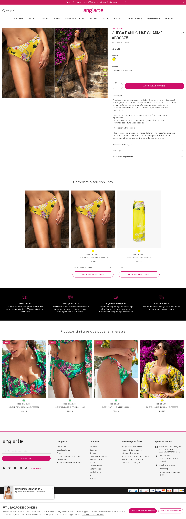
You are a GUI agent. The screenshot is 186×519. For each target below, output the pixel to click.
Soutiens (93, 447)
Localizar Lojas (63, 450)
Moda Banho (95, 472)
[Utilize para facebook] (4, 468)
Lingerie (93, 453)
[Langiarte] (93, 10)
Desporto (94, 462)
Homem (93, 475)
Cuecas (93, 450)
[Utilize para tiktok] (26, 468)
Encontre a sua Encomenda (69, 462)
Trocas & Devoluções (132, 450)
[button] (182, 33)
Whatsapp (164, 468)
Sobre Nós (61, 447)
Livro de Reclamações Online (135, 456)
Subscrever (26, 458)
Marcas (93, 478)
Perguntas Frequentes (132, 447)
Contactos (62, 459)
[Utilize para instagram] (21, 468)
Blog (59, 453)
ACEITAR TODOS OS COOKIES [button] (143, 511)
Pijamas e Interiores (98, 456)
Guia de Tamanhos (131, 453)
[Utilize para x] (9, 468)
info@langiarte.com (168, 465)
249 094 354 (164, 455)
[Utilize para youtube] (15, 468)
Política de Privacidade (132, 459)
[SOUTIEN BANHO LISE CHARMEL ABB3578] (162, 369)
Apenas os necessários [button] (170, 511)
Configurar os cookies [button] (93, 514)
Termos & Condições (131, 462)
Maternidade (95, 469)
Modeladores (96, 465)
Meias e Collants (97, 459)
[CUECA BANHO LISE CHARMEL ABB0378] (93, 219)
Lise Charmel (118, 29)
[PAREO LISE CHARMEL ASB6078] (139, 219)
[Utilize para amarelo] (114, 59)
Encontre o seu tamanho (68, 456)
